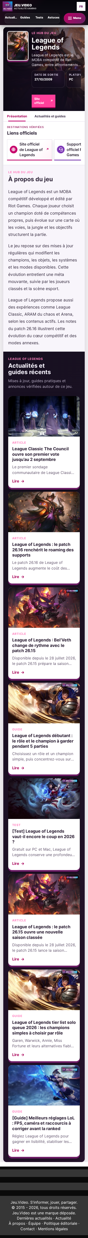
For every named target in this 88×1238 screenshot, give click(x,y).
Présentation (17, 116)
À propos (17, 1223)
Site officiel (43, 101)
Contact (27, 1228)
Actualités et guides (50, 116)
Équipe (34, 1223)
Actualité (63, 1218)
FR (81, 6)
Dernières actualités (34, 1218)
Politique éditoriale (60, 1223)
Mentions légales (53, 1228)
